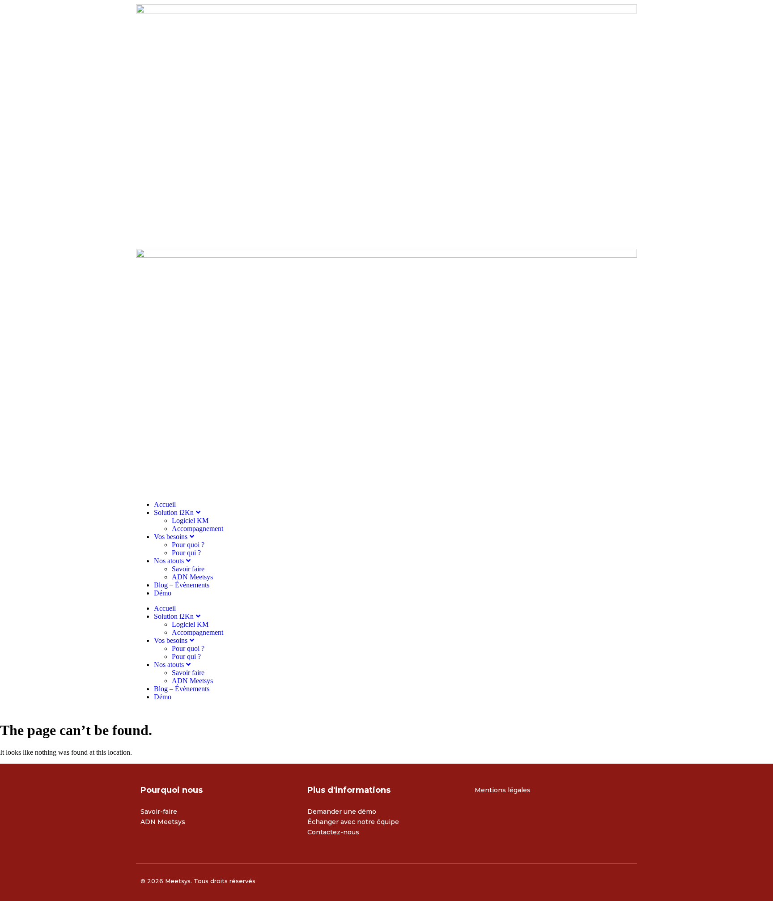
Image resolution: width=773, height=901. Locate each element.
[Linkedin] (486, 819)
